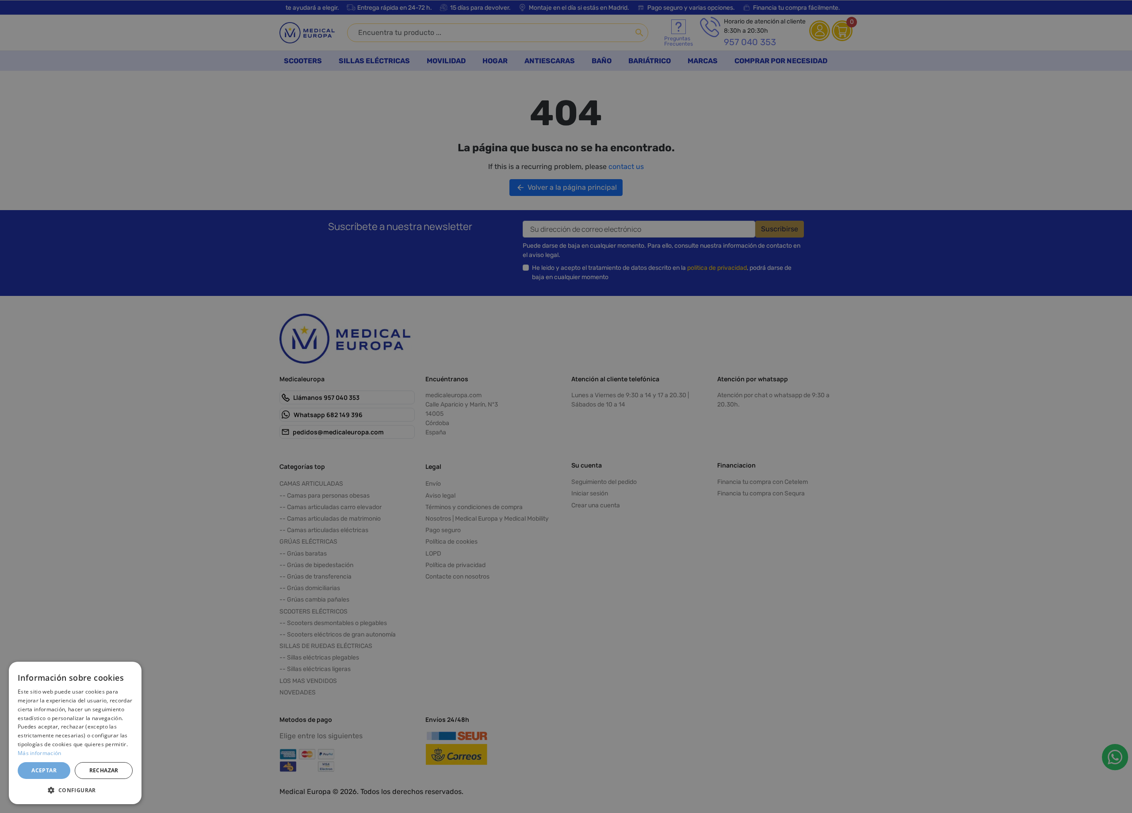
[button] (75, 790)
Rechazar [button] (104, 770)
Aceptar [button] (44, 770)
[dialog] (75, 733)
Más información (39, 753)
